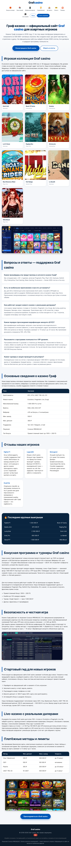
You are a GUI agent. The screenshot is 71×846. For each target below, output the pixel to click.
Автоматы (49, 9)
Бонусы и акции (10, 9)
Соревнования (41, 9)
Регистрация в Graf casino (26, 48)
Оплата (56, 9)
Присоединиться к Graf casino (35, 816)
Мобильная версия (30, 9)
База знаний (20, 9)
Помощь (62, 9)
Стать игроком (43, 15)
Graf (35, 2)
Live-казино (25, 15)
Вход (33, 15)
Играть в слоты (49, 48)
